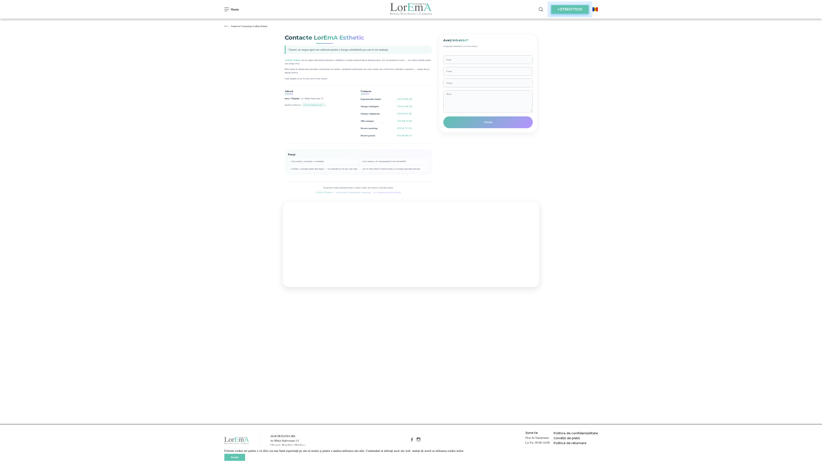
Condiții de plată (567, 438)
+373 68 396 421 (404, 135)
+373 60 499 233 (404, 106)
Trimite (488, 122)
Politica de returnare (570, 443)
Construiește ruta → (314, 105)
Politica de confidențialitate (576, 433)
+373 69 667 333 (404, 113)
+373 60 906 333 (404, 99)
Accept (235, 457)
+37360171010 (570, 9)
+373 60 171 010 (404, 128)
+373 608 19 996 (404, 121)
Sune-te (531, 433)
